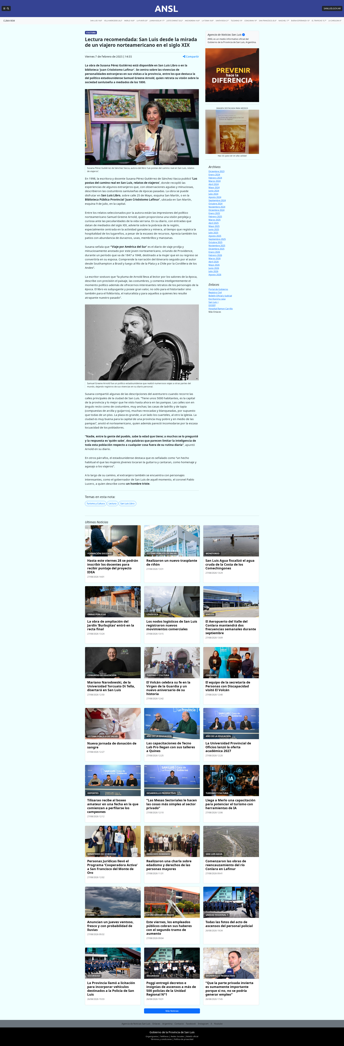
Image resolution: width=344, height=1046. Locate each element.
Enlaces (156, 1023)
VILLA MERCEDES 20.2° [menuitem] (113, 20)
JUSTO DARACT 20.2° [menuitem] (175, 20)
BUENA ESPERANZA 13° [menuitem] (300, 20)
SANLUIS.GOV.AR (332, 8)
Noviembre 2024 (217, 206)
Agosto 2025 (215, 235)
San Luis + (214, 302)
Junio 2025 (214, 229)
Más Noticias (172, 1010)
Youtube (218, 1023)
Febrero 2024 (215, 177)
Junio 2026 (214, 268)
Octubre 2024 (215, 203)
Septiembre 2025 (217, 239)
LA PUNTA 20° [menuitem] (142, 20)
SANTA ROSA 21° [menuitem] (222, 20)
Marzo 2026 (215, 258)
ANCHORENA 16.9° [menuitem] (192, 20)
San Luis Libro (127, 503)
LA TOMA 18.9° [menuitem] (208, 20)
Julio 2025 (213, 232)
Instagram (203, 1023)
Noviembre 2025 (217, 245)
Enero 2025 (214, 213)
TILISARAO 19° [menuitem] (236, 20)
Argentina (167, 1023)
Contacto (179, 1023)
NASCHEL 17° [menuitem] (284, 20)
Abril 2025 (214, 223)
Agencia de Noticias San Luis (136, 1023)
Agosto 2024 (215, 197)
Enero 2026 (214, 252)
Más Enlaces (215, 311)
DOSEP (212, 305)
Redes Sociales (177, 1036)
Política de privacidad (183, 1039)
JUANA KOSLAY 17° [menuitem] (157, 20)
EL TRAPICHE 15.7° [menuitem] (319, 20)
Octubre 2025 (215, 242)
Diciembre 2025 (216, 248)
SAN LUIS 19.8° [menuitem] (96, 20)
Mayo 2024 (214, 187)
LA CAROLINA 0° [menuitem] (334, 20)
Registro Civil (215, 292)
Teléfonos (164, 1036)
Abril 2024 (214, 184)
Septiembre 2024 (217, 200)
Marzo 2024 (215, 181)
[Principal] (6, 8)
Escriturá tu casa (217, 298)
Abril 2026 (214, 261)
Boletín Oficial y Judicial (220, 295)
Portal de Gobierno (218, 289)
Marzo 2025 (215, 219)
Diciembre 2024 (216, 210)
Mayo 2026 (214, 264)
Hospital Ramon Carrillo (221, 308)
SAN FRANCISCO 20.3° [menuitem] (267, 20)
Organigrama (152, 1036)
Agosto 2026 (215, 274)
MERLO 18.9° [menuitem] (129, 20)
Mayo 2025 (214, 226)
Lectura (112, 503)
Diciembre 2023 (216, 171)
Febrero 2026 (215, 255)
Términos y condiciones (161, 1039)
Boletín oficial (192, 1036)
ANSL (166, 8)
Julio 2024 (213, 193)
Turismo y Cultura (96, 503)
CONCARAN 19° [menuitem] (250, 20)
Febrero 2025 (215, 216)
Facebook (191, 1023)
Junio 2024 (214, 190)
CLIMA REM (9, 20)
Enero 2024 (214, 174)
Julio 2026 (213, 271)
